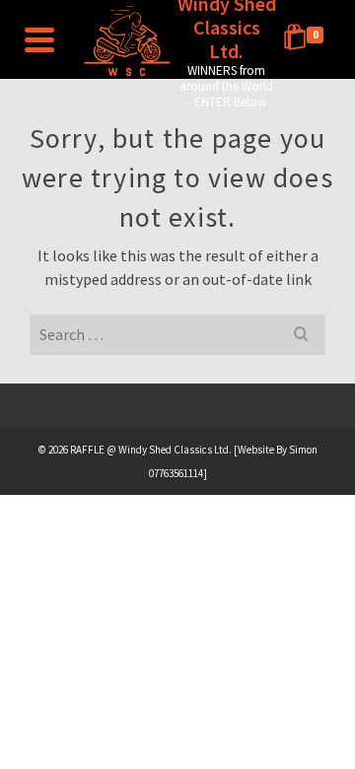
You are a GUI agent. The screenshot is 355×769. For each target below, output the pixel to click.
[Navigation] (39, 39)
